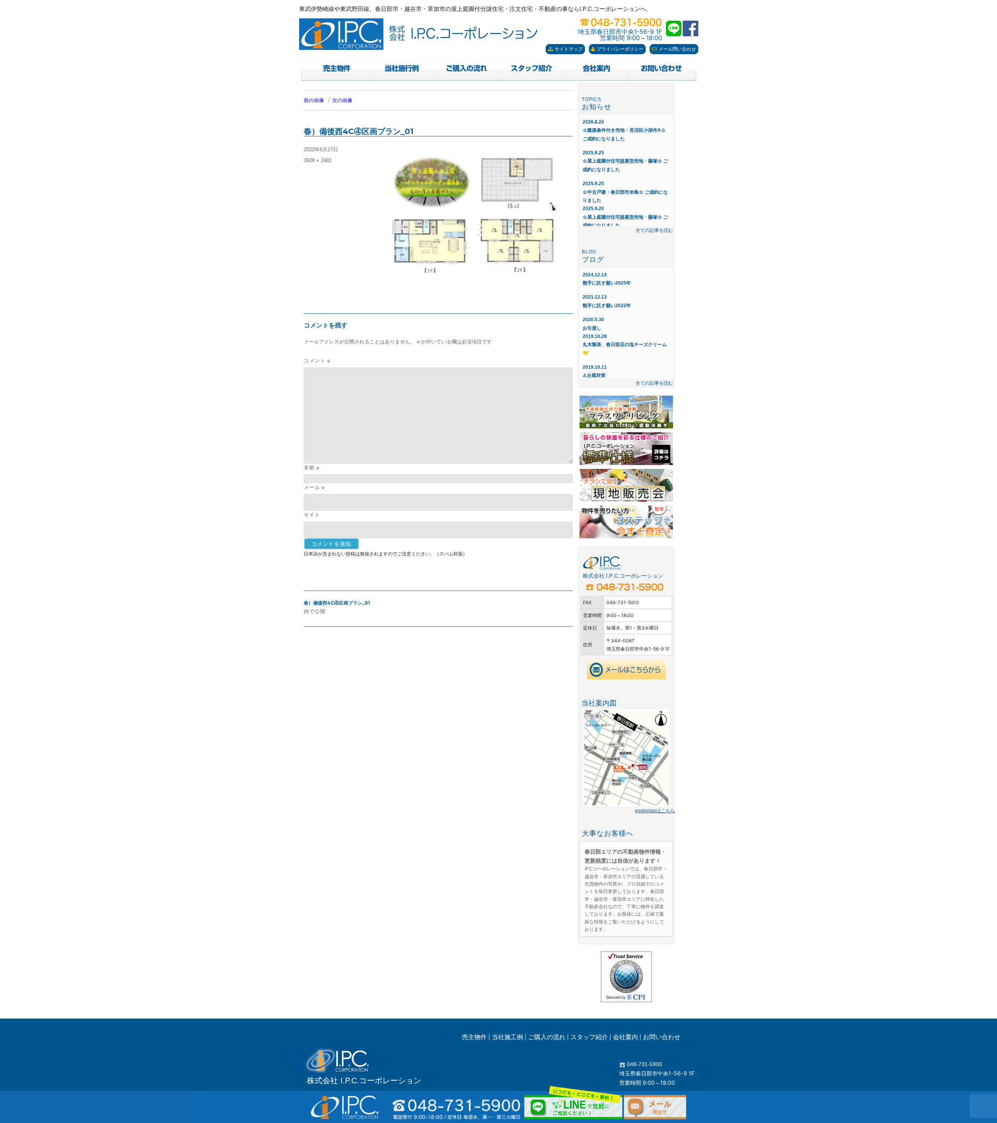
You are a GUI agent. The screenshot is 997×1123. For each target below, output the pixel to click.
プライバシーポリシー (620, 49)
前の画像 (314, 100)
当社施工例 (507, 1037)
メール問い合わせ (677, 49)
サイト (312, 514)
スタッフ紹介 (589, 1037)
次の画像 (342, 100)
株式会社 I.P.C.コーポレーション (364, 1080)
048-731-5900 (643, 1064)
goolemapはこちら (655, 811)
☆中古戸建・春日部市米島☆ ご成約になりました (625, 192)
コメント (317, 360)
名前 (311, 467)
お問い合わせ (661, 1037)
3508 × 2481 (318, 160)
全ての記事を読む (654, 230)
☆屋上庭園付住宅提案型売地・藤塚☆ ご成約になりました (625, 161)
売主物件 (474, 1037)
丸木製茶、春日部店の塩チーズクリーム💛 (625, 345)
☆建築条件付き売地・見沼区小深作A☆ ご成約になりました (624, 130)
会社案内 (625, 1037)
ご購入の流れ (546, 1037)
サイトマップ (569, 49)
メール (314, 487)
